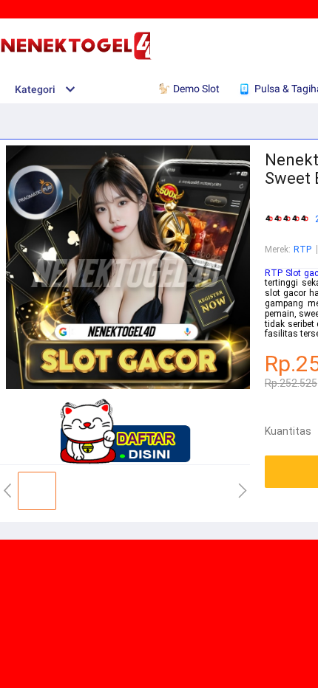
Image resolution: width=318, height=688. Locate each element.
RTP (302, 249)
